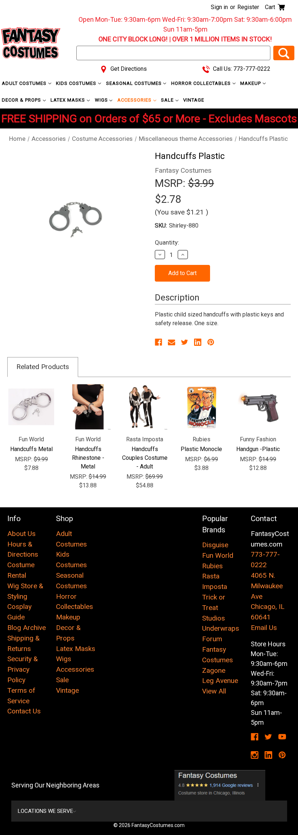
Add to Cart (31, 406)
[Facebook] (158, 342)
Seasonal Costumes (134, 83)
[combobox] (173, 53)
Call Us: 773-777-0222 (241, 68)
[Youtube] (282, 737)
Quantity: (167, 242)
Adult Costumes (25, 83)
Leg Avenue (220, 680)
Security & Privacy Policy (22, 669)
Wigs (102, 100)
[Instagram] (254, 755)
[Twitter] (184, 342)
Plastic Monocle (201, 449)
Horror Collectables (201, 83)
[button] (220, 785)
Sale (168, 100)
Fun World (217, 555)
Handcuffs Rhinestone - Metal (88, 458)
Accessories (135, 100)
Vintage (193, 100)
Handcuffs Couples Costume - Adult (145, 458)
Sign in (219, 7)
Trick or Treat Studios (213, 607)
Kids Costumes (77, 83)
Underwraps (220, 628)
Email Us (264, 627)
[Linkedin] (197, 342)
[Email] (171, 342)
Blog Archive (26, 627)
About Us (21, 533)
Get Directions (128, 68)
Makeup (251, 83)
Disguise (215, 545)
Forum (212, 639)
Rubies (212, 566)
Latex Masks (68, 100)
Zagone (213, 670)
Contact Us (24, 711)
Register (248, 7)
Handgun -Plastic (258, 449)
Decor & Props (22, 100)
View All (214, 691)
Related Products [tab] (42, 367)
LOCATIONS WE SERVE (45, 811)
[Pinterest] (210, 342)
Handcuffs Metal (31, 449)
